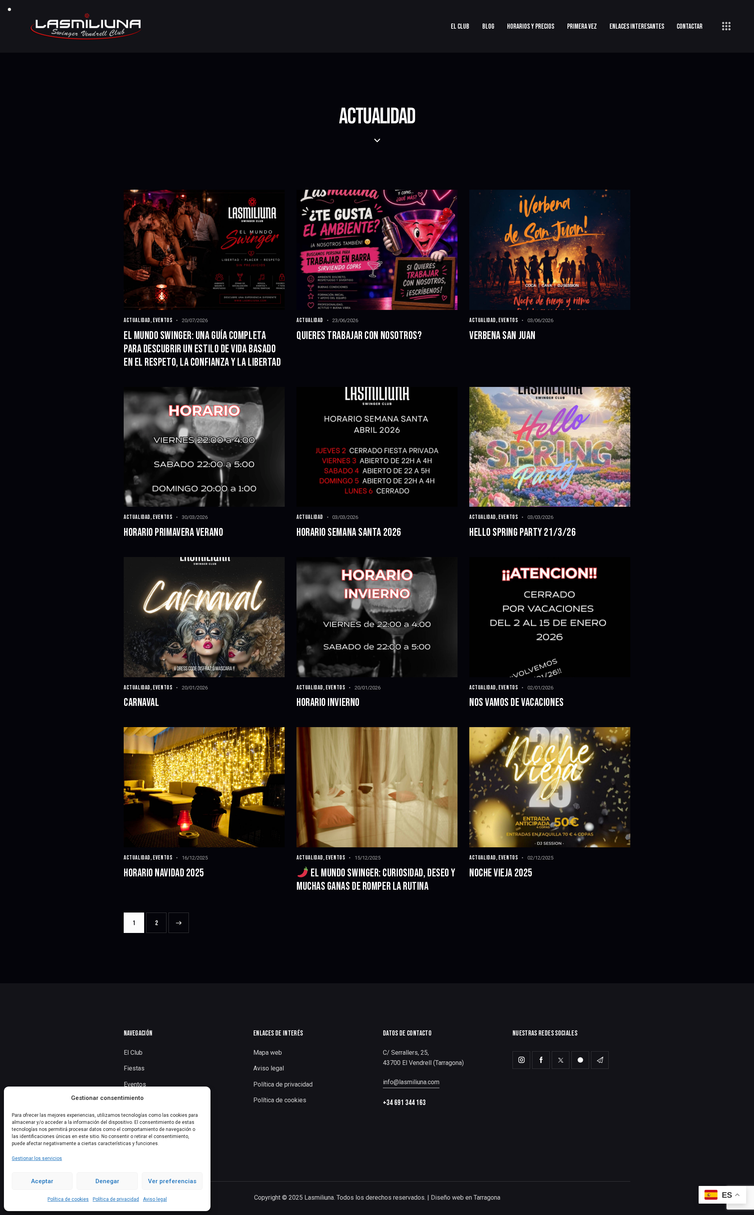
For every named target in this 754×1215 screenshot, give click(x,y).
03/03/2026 (345, 517)
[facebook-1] (541, 1060)
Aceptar (42, 1181)
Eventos (162, 320)
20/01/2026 (195, 688)
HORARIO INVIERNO (328, 702)
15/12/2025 (368, 858)
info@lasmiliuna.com (411, 1082)
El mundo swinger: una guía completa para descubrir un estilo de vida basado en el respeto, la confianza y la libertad (202, 349)
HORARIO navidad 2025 (164, 873)
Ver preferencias (172, 1181)
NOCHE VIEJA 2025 (501, 873)
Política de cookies (68, 1199)
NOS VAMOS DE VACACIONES (516, 702)
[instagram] (521, 1060)
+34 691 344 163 (404, 1102)
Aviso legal (155, 1199)
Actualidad (137, 320)
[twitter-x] (560, 1060)
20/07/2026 (195, 320)
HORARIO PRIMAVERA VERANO (173, 532)
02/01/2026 (540, 688)
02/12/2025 (540, 858)
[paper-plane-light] (600, 1060)
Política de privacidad (116, 1199)
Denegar (107, 1181)
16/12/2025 (195, 858)
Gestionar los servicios (37, 1158)
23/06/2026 (345, 320)
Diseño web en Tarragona (465, 1197)
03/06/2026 (540, 320)
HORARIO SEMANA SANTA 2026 (348, 532)
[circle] (580, 1060)
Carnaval (141, 702)
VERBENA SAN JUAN (502, 335)
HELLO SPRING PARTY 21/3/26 (522, 532)
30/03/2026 (195, 517)
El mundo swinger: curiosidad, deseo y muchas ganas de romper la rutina (376, 880)
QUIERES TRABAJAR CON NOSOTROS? (359, 335)
